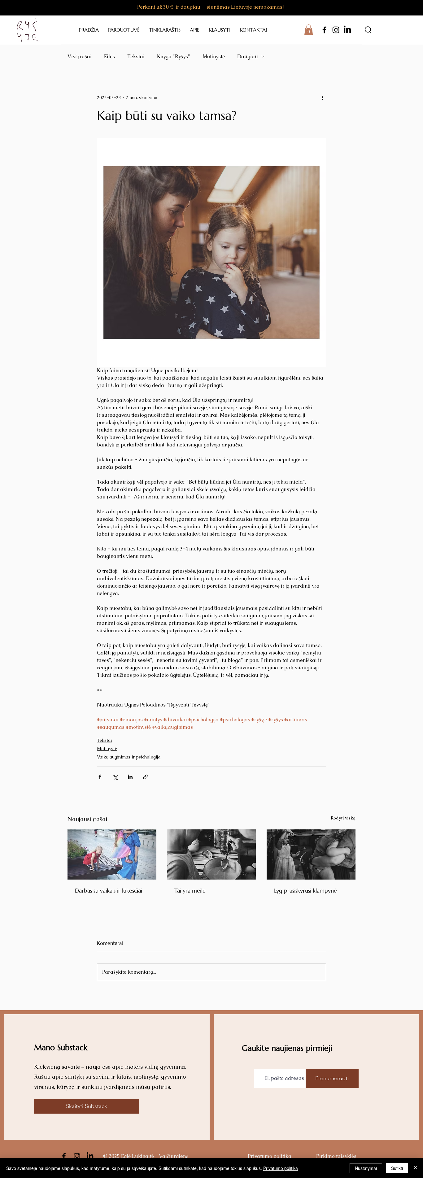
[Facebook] (324, 29)
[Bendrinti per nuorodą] (145, 777)
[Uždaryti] (415, 1168)
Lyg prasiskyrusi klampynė (305, 890)
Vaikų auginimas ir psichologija (128, 757)
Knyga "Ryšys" (173, 56)
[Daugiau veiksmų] (322, 97)
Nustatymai (366, 1168)
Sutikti (397, 1168)
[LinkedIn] (347, 29)
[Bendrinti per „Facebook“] (100, 777)
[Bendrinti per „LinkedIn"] (130, 777)
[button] (308, 29)
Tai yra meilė (190, 890)
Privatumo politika (280, 1168)
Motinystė (214, 56)
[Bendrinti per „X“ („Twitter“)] (115, 777)
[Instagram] (335, 29)
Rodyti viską (343, 818)
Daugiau (247, 56)
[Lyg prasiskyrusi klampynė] (311, 854)
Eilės (109, 56)
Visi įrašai (80, 56)
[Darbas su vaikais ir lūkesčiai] (112, 854)
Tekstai (136, 56)
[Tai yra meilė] (211, 854)
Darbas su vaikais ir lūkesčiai (108, 890)
